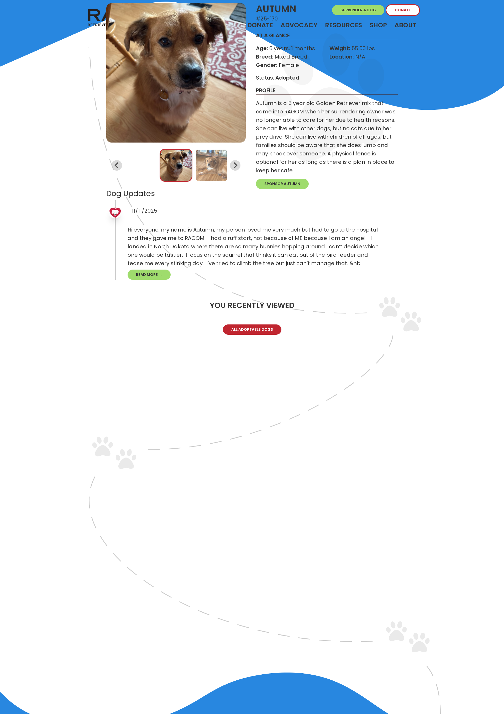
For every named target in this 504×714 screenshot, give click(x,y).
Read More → (149, 274)
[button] (176, 165)
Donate (403, 10)
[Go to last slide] (117, 165)
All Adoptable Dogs (252, 329)
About (405, 25)
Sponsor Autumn (282, 183)
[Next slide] (235, 165)
